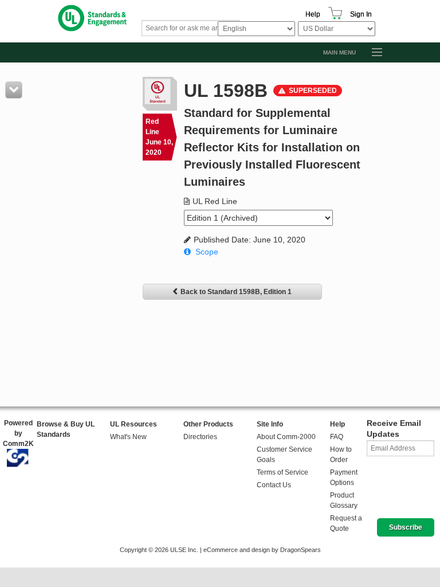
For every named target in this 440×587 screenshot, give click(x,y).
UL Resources (133, 424)
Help (312, 14)
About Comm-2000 (286, 437)
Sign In (361, 14)
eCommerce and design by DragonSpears (262, 549)
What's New (128, 437)
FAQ (336, 437)
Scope (206, 251)
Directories (200, 437)
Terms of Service (282, 472)
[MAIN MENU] (372, 52)
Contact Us (274, 485)
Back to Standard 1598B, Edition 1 (236, 292)
